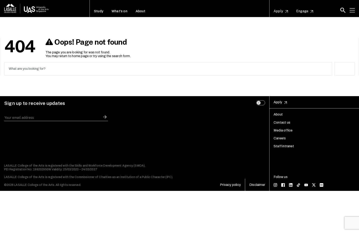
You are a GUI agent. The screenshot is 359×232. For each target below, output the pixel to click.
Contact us (282, 122)
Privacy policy (230, 185)
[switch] (260, 102)
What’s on (119, 11)
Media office (283, 130)
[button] (342, 10)
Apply (278, 11)
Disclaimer (257, 185)
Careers (280, 138)
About (140, 11)
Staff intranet (284, 146)
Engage (302, 11)
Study (98, 11)
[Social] (275, 185)
